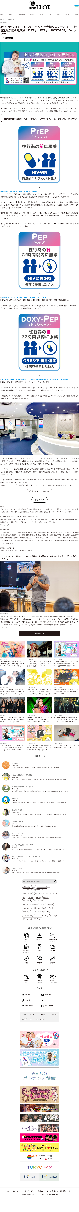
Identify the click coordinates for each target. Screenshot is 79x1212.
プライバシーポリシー (30, 1191)
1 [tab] (39, 187)
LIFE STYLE (10, 15)
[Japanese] (32, 1015)
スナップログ (27, 900)
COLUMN (50, 15)
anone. (43, 904)
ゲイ (33, 886)
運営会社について (43, 1191)
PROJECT (52, 981)
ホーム (2, 19)
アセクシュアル (27, 893)
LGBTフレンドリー (37, 911)
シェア (2, 38)
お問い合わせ (54, 1191)
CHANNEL (76, 15)
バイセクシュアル (28, 890)
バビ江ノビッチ (27, 915)
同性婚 (51, 908)
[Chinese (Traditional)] (43, 1015)
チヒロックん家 (41, 908)
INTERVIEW (32, 15)
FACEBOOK (29, 1006)
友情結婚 (25, 911)
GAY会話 (46, 897)
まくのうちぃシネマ (49, 893)
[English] (55, 1015)
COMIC (41, 15)
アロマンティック (41, 890)
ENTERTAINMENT (21, 15)
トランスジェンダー (44, 886)
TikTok (28, 1000)
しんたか (53, 915)
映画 (24, 897)
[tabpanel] (39, 154)
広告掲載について (65, 1191)
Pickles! (30, 897)
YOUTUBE (48, 995)
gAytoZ (38, 897)
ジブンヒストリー (28, 908)
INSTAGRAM (49, 1006)
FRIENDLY (39, 981)
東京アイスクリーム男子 (30, 904)
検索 (55, 881)
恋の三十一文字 (38, 900)
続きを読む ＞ (39, 633)
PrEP (47, 911)
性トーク (50, 904)
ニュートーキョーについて (38, 1019)
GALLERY (67, 15)
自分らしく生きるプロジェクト (32, 919)
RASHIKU (26, 981)
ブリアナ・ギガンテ (41, 915)
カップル (38, 893)
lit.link (28, 995)
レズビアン (26, 886)
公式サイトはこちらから (39, 491)
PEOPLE (58, 15)
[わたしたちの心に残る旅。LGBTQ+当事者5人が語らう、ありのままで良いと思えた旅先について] (39, 586)
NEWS (1, 15)
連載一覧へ (39, 499)
